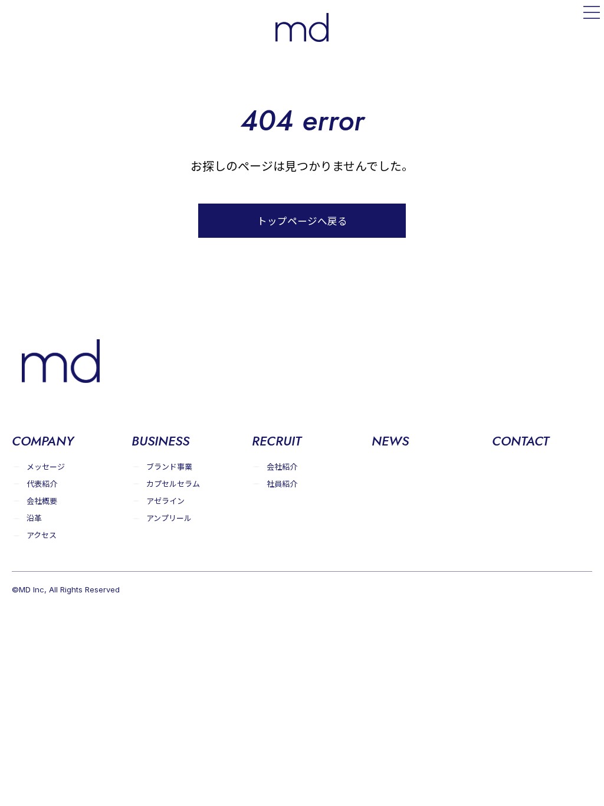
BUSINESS (160, 441)
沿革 (34, 517)
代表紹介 (42, 483)
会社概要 (42, 500)
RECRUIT (276, 441)
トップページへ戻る (302, 221)
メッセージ (46, 466)
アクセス (42, 534)
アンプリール (169, 517)
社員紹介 (282, 483)
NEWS (390, 441)
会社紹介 (282, 466)
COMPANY (43, 441)
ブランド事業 (169, 466)
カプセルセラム (173, 483)
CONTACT (520, 441)
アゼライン (165, 500)
